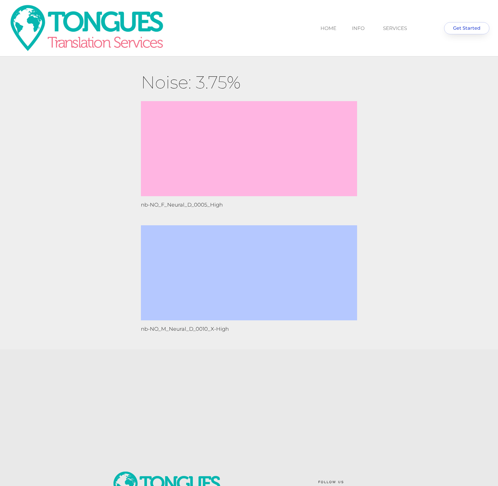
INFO (358, 28)
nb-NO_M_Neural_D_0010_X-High (185, 329)
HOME (328, 28)
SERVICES (395, 28)
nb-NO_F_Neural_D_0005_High (182, 205)
